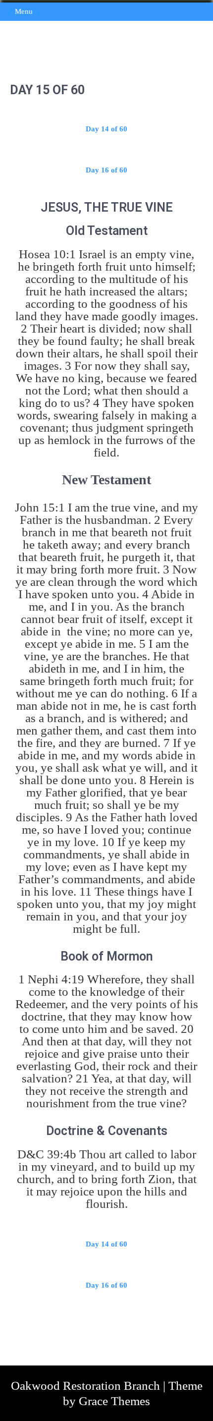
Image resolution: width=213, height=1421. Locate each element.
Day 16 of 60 (106, 170)
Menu (24, 11)
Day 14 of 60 (106, 129)
